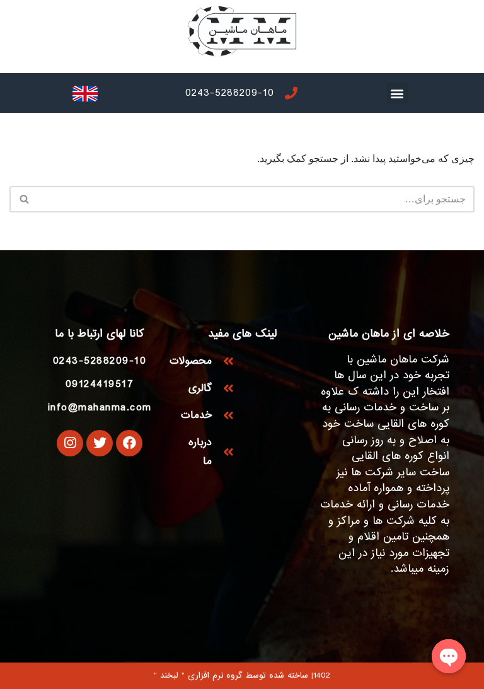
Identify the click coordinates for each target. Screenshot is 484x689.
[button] (397, 93)
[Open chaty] (449, 656)
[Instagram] (70, 443)
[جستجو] (23, 199)
